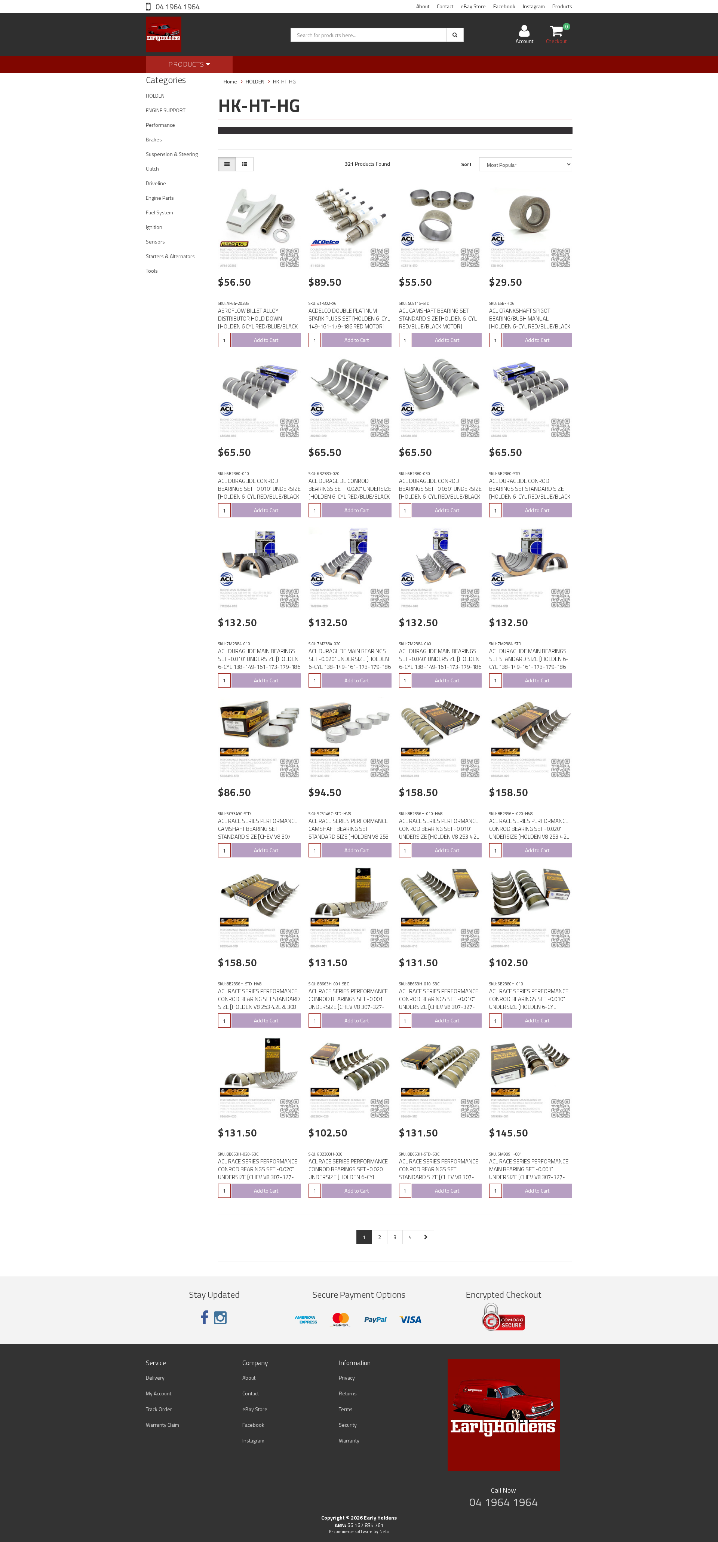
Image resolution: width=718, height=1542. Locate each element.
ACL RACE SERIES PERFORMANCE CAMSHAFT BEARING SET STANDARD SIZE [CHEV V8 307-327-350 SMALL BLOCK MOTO (257, 833)
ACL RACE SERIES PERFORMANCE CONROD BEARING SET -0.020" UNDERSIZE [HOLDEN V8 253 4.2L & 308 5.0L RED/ (529, 833)
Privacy (347, 1378)
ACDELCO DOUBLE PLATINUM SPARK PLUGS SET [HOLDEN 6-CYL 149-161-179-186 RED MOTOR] (349, 318)
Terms (346, 1409)
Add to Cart (266, 340)
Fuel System (159, 212)
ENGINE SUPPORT (165, 110)
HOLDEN (155, 96)
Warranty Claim (162, 1425)
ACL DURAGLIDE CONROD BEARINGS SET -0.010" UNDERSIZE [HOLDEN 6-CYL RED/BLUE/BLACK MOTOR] (259, 493)
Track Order (159, 1409)
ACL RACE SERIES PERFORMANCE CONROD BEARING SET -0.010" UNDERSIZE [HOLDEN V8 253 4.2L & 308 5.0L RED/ (439, 833)
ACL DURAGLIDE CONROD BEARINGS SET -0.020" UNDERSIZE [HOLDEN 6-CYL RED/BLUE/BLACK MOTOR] (350, 493)
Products (562, 6)
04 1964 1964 (177, 6)
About (422, 6)
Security (348, 1425)
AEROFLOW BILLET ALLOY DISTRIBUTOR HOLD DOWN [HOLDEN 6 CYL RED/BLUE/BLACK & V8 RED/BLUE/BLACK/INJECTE (258, 322)
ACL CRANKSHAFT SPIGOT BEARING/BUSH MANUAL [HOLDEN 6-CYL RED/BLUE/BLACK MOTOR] (529, 322)
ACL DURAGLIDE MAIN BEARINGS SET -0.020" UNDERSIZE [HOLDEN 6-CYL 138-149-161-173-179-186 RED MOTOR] (350, 663)
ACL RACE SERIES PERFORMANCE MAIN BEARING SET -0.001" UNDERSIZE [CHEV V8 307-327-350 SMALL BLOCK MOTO (528, 1173)
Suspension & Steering (172, 154)
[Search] (455, 35)
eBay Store (473, 6)
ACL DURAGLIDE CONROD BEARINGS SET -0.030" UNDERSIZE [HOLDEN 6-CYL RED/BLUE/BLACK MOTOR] (440, 493)
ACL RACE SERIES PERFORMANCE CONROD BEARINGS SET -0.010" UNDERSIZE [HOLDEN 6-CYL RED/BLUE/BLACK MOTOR (528, 1003)
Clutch (152, 168)
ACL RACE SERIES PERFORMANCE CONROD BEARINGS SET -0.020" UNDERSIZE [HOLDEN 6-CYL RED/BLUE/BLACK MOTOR (348, 1173)
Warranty (349, 1440)
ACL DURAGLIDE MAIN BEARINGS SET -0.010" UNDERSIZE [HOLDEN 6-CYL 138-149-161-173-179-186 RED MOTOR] (259, 663)
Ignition (154, 227)
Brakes (154, 139)
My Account (158, 1393)
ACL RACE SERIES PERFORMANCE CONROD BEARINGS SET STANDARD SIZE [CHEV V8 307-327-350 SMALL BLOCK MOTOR (438, 1173)
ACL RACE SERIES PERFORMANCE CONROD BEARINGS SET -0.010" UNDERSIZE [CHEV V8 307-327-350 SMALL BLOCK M (438, 1003)
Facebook (504, 6)
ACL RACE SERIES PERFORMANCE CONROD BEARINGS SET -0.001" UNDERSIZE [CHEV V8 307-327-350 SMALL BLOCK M (348, 1003)
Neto (384, 1532)
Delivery (155, 1378)
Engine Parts (160, 198)
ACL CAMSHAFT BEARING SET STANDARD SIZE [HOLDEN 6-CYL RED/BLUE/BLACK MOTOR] (438, 318)
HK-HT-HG (284, 81)
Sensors (155, 241)
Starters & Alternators (170, 256)
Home (230, 81)
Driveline (156, 183)
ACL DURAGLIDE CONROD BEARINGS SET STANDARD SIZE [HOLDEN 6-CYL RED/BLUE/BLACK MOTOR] (529, 493)
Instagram (534, 6)
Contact (445, 6)
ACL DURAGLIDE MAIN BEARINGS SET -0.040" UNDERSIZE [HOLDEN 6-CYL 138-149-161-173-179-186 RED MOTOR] (440, 663)
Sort (466, 164)
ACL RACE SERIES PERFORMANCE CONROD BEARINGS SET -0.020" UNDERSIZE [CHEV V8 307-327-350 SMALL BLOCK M (257, 1173)
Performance (160, 125)
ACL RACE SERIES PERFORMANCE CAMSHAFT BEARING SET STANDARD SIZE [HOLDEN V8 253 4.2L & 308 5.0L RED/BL (349, 833)
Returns (348, 1393)
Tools (152, 271)
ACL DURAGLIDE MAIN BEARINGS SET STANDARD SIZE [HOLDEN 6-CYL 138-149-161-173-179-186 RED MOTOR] (528, 663)
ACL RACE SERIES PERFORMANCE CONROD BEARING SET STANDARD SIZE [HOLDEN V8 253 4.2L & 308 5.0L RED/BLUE (259, 1003)
